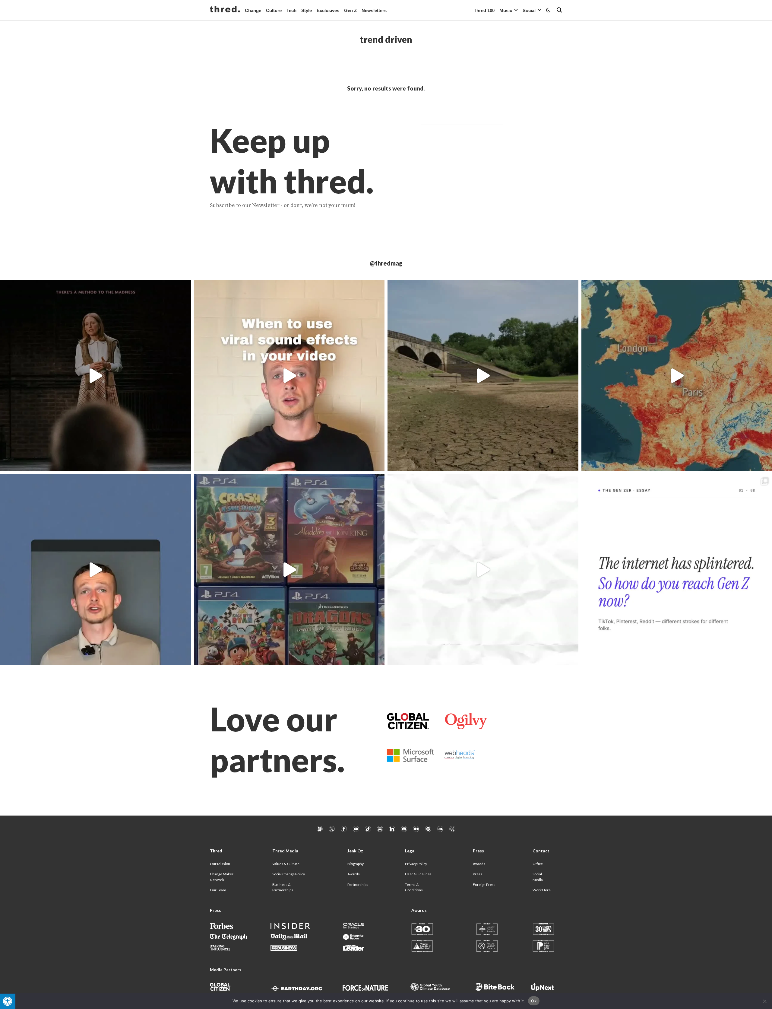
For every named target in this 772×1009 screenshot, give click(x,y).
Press (477, 874)
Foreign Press (484, 884)
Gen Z (350, 10)
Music (505, 10)
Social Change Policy (288, 874)
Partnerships (357, 884)
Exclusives (328, 10)
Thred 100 (484, 10)
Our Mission (220, 863)
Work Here (542, 890)
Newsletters (374, 10)
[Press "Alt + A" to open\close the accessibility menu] (7, 1001)
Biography (355, 863)
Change (253, 10)
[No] (764, 1001)
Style (306, 10)
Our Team (218, 890)
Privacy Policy (416, 863)
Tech (291, 10)
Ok (533, 1000)
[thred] (225, 10)
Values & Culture (285, 863)
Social (529, 10)
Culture (274, 10)
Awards (353, 874)
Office (538, 863)
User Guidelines (418, 874)
